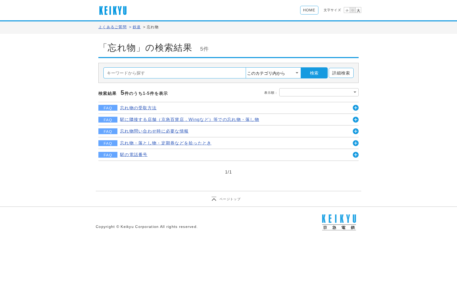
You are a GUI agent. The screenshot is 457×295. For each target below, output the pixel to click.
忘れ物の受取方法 (138, 108)
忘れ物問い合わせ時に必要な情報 (154, 131)
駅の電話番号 (134, 154)
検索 (314, 73)
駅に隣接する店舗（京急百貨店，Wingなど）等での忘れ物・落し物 (189, 119)
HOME (309, 10)
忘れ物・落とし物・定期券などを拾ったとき (166, 143)
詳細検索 (341, 73)
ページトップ (230, 199)
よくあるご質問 (112, 27)
